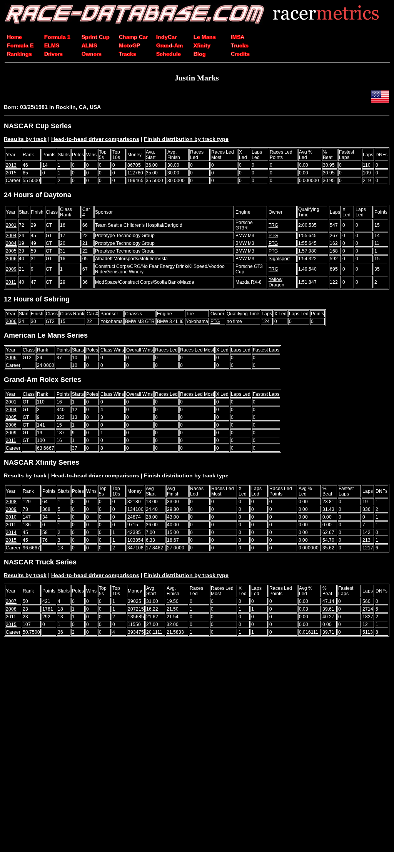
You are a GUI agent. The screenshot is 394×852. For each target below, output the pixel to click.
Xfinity (202, 45)
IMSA (237, 37)
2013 (11, 165)
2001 (11, 225)
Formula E (20, 45)
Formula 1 (57, 37)
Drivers (53, 54)
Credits (240, 54)
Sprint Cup (96, 37)
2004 (11, 235)
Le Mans (205, 37)
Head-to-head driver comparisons (95, 139)
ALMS (89, 45)
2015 (11, 173)
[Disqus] (196, 749)
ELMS (51, 45)
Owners (92, 54)
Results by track (25, 139)
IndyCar (166, 37)
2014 (11, 532)
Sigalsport (279, 258)
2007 (11, 601)
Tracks (127, 54)
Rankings (19, 54)
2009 (11, 269)
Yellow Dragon (276, 282)
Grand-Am (169, 45)
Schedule (168, 54)
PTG (273, 235)
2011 (11, 282)
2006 (11, 258)
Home (14, 37)
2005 (11, 251)
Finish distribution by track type (186, 139)
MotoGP (129, 45)
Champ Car (133, 37)
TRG (273, 225)
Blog (200, 54)
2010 (11, 517)
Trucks (240, 45)
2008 (11, 501)
